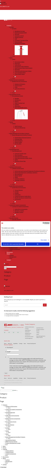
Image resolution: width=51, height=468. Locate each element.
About (4, 458)
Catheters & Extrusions (11, 406)
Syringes (7, 428)
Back (9, 408)
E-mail (8, 351)
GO (5, 268)
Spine (4, 446)
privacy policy (26, 358)
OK (37, 244)
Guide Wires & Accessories (12, 415)
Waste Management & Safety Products (15, 437)
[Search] (45, 305)
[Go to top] (4, 384)
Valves (7, 434)
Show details (44, 240)
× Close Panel (3, 467)
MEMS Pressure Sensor (11, 441)
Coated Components (10, 454)
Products (5, 405)
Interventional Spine (10, 440)
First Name (10, 347)
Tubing (7, 431)
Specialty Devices (9, 425)
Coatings (5, 449)
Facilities (7, 460)
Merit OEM (3, 2)
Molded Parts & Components (12, 418)
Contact (5, 464)
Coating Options (9, 451)
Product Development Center (13, 443)
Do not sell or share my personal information (13, 244)
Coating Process (9, 452)
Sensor (4, 447)
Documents (6, 457)
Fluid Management (10, 412)
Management (8, 461)
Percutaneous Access (10, 421)
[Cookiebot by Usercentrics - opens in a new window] (43, 223)
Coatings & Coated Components (13, 409)
